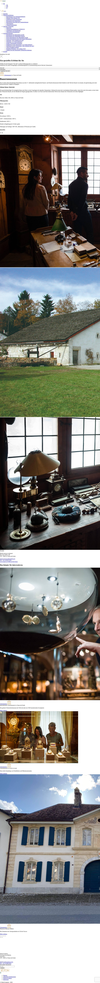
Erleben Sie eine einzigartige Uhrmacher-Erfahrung (19, 50)
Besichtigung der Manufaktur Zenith (15, 34)
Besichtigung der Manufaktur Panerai (15, 36)
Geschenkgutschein (8, 33)
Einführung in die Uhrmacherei (14, 19)
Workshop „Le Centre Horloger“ (14, 41)
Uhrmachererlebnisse (8, 15)
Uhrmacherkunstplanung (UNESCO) (15, 29)
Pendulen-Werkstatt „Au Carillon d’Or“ (16, 48)
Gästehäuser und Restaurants (13, 30)
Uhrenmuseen (9, 23)
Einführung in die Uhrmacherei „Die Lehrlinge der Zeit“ (20, 46)
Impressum (6, 979)
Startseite (5, 13)
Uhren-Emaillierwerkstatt (12, 47)
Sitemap (5, 975)
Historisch (8, 27)
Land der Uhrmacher (8, 26)
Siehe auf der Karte (13, 561)
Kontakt (5, 51)
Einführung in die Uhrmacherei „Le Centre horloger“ (19, 44)
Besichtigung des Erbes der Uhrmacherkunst (17, 22)
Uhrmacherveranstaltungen (13, 32)
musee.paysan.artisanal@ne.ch (7, 559)
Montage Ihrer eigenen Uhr (13, 18)
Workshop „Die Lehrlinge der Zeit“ (15, 40)
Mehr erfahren (3, 710)
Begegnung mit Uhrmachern (13, 20)
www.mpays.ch (4, 561)
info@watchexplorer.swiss (6, 962)
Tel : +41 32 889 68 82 (5, 963)
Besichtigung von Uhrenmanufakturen (15, 16)
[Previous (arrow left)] (0, 937)
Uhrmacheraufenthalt (11, 25)
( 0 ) (5, 11)
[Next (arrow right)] (2, 937)
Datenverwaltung (7, 978)
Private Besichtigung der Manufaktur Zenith (17, 37)
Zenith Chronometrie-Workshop (14, 43)
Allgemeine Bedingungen (9, 976)
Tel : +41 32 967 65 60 (5, 560)
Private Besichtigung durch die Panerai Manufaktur (18, 39)
